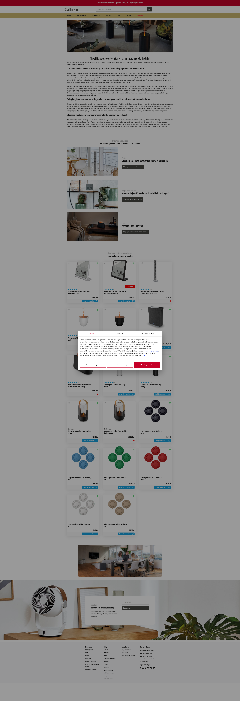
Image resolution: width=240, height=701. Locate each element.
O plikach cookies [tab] (148, 333)
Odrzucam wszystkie (93, 365)
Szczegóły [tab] (120, 333)
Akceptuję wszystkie (147, 365)
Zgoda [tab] (92, 333)
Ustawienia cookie (119, 365)
